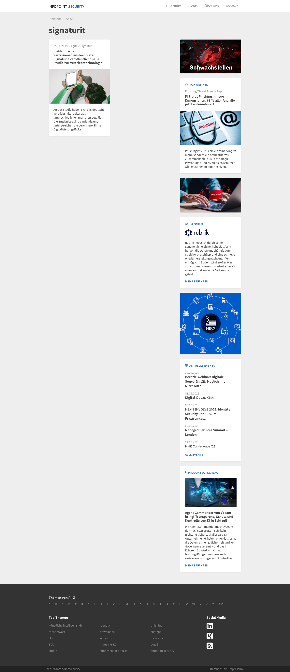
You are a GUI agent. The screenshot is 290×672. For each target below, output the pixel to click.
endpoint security (162, 651)
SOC (51, 644)
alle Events (194, 454)
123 (221, 604)
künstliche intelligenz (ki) (65, 625)
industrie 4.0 (108, 644)
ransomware (57, 632)
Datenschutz (218, 669)
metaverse (158, 638)
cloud (52, 638)
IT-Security (173, 6)
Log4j (154, 644)
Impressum (236, 669)
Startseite (55, 19)
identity (105, 625)
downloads (107, 632)
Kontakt (232, 6)
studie (53, 651)
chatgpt (156, 632)
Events (193, 6)
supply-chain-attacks (113, 651)
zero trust (106, 638)
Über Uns (212, 6)
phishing (156, 625)
